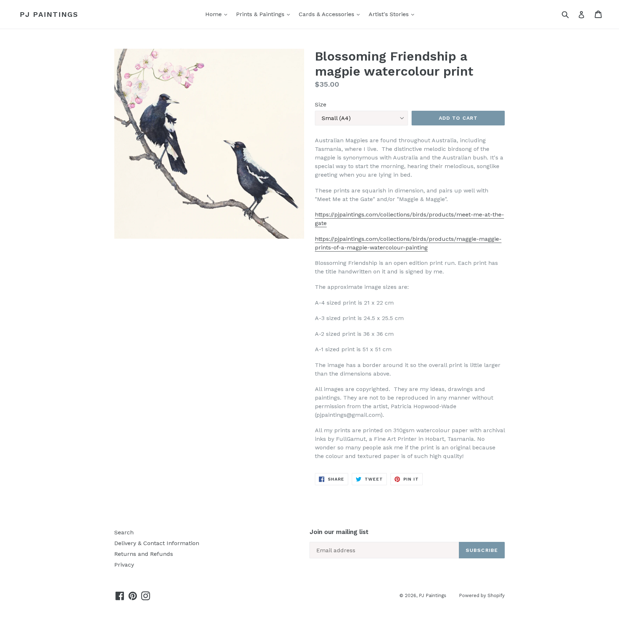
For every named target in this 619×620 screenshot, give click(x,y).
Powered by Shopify (482, 595)
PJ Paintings (49, 14)
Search (124, 532)
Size (320, 104)
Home (214, 14)
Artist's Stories (390, 14)
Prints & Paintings (261, 14)
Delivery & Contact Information (156, 543)
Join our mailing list (339, 531)
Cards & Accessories (327, 14)
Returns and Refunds (143, 553)
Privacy (124, 564)
